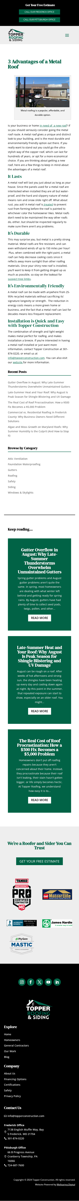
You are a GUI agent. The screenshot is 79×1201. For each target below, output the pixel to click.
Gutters (12, 470)
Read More (39, 618)
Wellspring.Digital (66, 1184)
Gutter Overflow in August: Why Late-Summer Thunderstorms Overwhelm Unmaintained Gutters (39, 561)
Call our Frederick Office (39, 11)
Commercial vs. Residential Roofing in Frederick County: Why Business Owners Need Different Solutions (37, 417)
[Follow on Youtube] (48, 982)
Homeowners (12, 1040)
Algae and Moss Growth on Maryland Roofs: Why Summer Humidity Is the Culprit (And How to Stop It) (38, 431)
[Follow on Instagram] (22, 982)
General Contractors (16, 1045)
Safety (11, 481)
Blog (6, 1057)
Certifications (12, 1084)
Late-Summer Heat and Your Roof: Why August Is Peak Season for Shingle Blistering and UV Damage (39, 656)
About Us (9, 1073)
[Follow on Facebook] (30, 982)
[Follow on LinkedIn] (57, 982)
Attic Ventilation (18, 458)
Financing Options (15, 1079)
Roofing (12, 475)
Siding (12, 487)
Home (7, 1034)
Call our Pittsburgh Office (39, 19)
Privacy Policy (12, 1096)
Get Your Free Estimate (39, 861)
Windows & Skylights (20, 492)
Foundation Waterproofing (24, 464)
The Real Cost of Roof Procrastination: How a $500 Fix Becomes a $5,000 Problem (39, 747)
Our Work (10, 1051)
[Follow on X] (39, 982)
